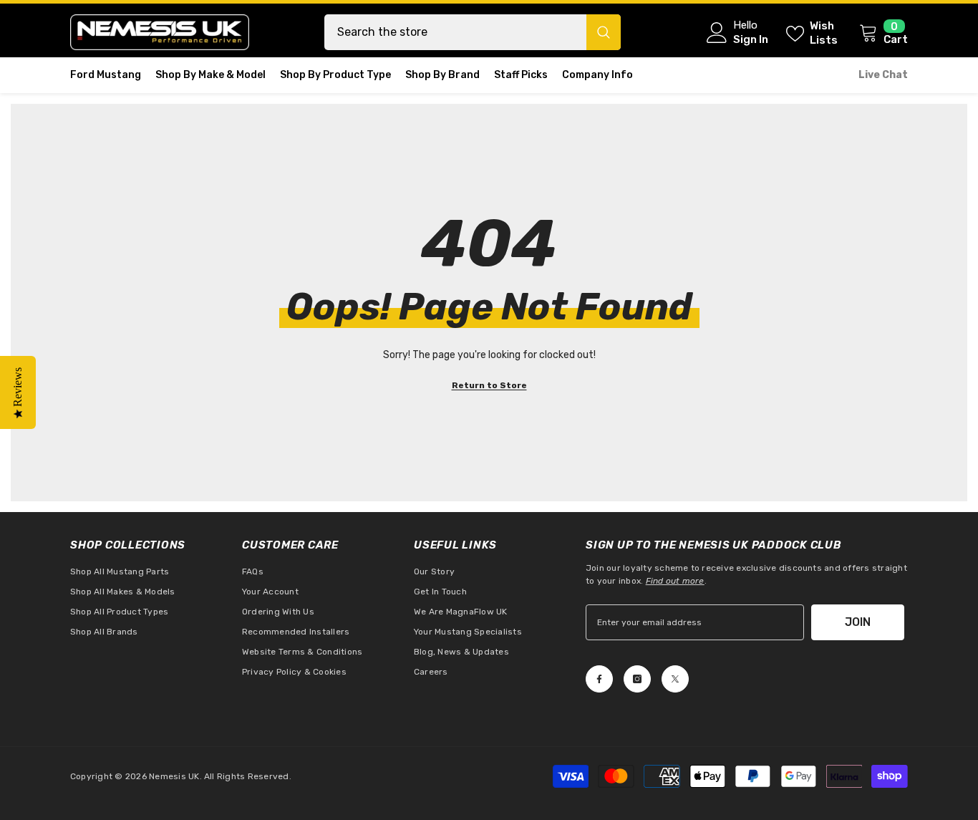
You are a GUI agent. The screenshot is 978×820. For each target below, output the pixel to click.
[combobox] (455, 32)
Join (858, 622)
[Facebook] (599, 679)
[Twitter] (675, 679)
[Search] (472, 32)
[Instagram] (637, 679)
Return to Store (489, 385)
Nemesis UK (174, 776)
